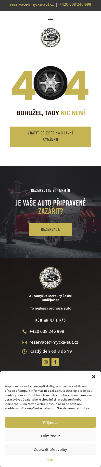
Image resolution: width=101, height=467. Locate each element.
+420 (75, 4)
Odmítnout (50, 435)
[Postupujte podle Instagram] (46, 362)
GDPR (51, 460)
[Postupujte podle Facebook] (55, 362)
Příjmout (50, 422)
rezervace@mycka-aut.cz (32, 4)
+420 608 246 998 (46, 331)
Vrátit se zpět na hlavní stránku (50, 136)
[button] (93, 376)
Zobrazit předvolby (50, 449)
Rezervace (50, 229)
